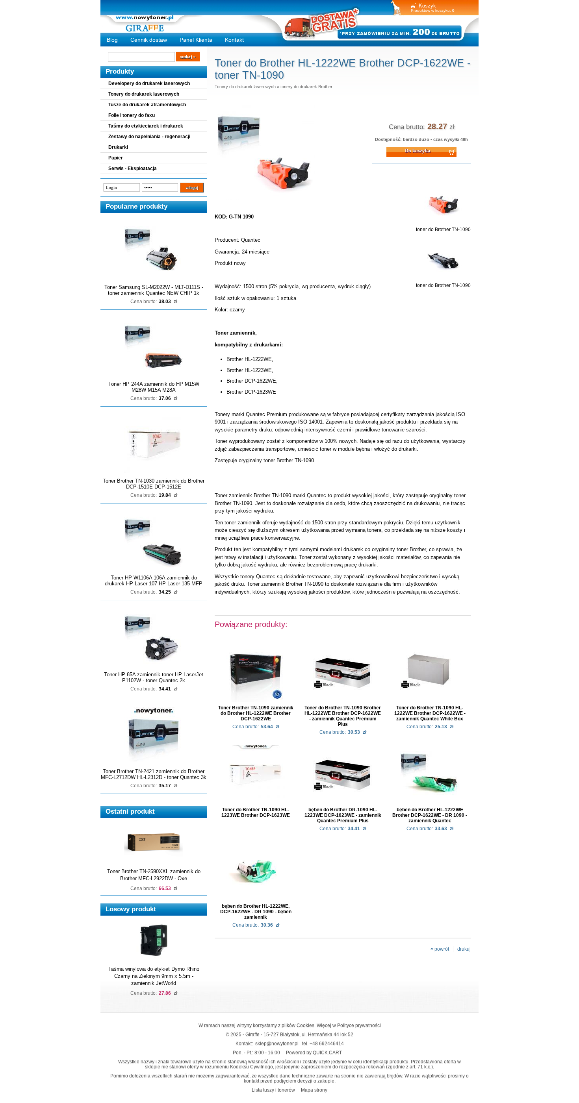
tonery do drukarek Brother (306, 86)
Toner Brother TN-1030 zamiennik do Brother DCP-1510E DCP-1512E (153, 484)
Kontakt (234, 40)
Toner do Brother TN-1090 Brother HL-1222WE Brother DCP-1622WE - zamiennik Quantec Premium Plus (342, 716)
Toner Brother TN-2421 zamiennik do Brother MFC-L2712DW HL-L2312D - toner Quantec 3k (153, 774)
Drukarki (118, 147)
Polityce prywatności (359, 1025)
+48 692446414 (327, 1043)
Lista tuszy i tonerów (273, 1089)
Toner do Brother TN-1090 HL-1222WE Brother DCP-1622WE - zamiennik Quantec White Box (430, 713)
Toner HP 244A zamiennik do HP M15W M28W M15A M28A (153, 387)
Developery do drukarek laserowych (149, 83)
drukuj (464, 949)
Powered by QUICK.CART (314, 1052)
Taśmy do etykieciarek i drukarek (145, 126)
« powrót (440, 949)
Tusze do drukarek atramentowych (147, 104)
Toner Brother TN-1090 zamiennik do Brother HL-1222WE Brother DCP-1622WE (255, 713)
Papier (115, 158)
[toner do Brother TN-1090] (443, 224)
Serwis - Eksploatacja (132, 168)
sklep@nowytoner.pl (277, 1043)
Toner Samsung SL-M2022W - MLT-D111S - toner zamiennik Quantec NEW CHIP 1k (153, 290)
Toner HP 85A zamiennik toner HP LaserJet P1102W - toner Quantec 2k (153, 677)
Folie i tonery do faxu (131, 115)
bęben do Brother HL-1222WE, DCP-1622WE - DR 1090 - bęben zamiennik (255, 911)
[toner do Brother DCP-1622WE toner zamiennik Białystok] (266, 200)
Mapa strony (314, 1089)
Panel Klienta (196, 40)
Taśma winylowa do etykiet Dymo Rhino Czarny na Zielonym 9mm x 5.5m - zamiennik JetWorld (153, 976)
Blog (112, 40)
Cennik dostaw (148, 40)
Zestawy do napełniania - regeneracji (149, 136)
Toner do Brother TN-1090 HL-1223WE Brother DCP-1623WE (255, 812)
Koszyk (427, 6)
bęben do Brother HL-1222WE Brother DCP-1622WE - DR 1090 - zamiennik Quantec (429, 815)
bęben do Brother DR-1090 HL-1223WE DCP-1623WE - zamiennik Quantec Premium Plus (342, 815)
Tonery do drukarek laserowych (143, 94)
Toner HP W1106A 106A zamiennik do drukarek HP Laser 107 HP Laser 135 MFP (153, 581)
